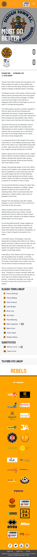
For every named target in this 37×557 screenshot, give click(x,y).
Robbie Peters (12, 337)
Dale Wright (11, 307)
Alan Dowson (12, 302)
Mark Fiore (11, 328)
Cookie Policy (19, 551)
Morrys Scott (12, 347)
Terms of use (10, 551)
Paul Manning (12, 320)
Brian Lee (10, 311)
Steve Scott (11, 351)
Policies (28, 551)
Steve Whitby (12, 298)
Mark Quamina (12, 324)
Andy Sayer (11, 333)
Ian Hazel (10, 315)
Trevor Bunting (12, 293)
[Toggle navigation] (33, 3)
